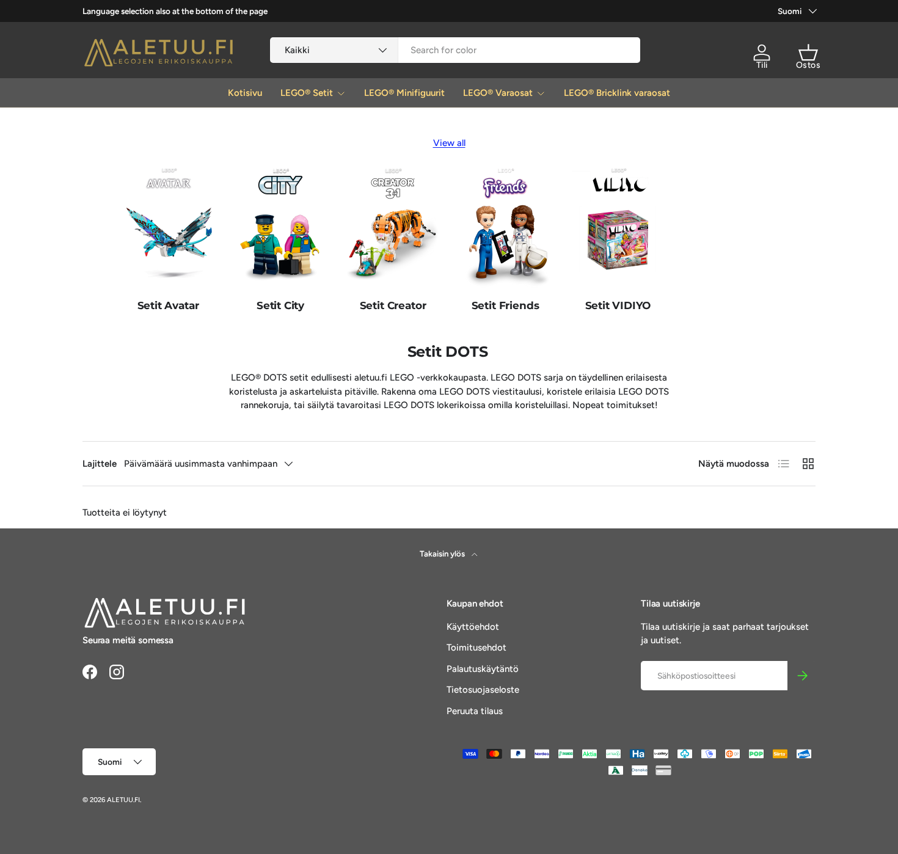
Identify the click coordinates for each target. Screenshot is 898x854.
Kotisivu (245, 92)
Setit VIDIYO (618, 305)
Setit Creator (393, 305)
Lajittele (99, 463)
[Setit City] (280, 227)
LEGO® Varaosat (498, 92)
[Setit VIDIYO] (617, 227)
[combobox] (455, 50)
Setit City (280, 305)
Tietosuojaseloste (483, 689)
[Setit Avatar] (168, 227)
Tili (762, 65)
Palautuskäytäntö (483, 668)
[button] (808, 52)
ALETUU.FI (123, 799)
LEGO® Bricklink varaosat (617, 92)
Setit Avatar (168, 305)
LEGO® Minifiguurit (404, 92)
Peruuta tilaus (475, 711)
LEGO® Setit (306, 92)
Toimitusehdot (476, 647)
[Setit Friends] (505, 227)
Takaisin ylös (443, 553)
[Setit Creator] (393, 227)
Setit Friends (505, 305)
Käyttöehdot (473, 626)
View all (449, 142)
